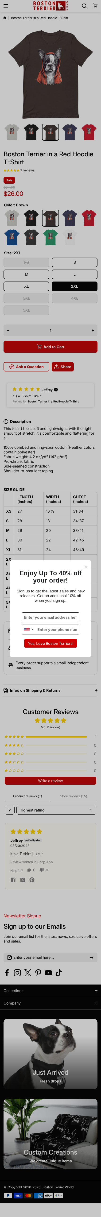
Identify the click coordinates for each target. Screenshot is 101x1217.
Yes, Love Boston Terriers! (50, 643)
